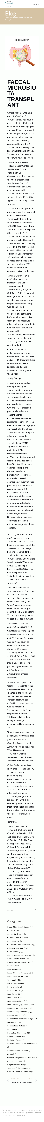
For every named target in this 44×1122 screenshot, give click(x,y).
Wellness (26, 1068)
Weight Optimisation (16, 1065)
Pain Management (16, 1015)
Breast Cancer (25, 927)
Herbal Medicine (15, 983)
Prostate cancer (15, 1036)
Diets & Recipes (15, 955)
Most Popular (14, 1005)
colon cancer (14, 952)
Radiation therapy (16, 1040)
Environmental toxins (17, 959)
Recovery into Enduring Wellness (21, 1045)
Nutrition (25, 1008)
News (28, 1005)
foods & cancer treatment (20, 973)
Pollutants (13, 1029)
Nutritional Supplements (19, 1012)
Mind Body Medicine (17, 1001)
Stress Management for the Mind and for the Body (21, 1059)
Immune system (15, 987)
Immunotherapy (15, 991)
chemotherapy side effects (20, 945)
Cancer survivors (16, 934)
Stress (11, 1054)
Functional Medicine (17, 976)
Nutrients (12, 1008)
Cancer (14, 18)
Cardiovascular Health (17, 938)
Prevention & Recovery (18, 1033)
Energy (29, 955)
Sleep (26, 1051)
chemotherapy (14, 941)
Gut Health (13, 980)
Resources (13, 1051)
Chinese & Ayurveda (17, 948)
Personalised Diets (16, 1026)
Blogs (11, 927)
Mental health (14, 998)
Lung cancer (13, 994)
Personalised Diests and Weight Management (20, 1020)
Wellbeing (13, 1068)
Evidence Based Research (20, 962)
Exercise (12, 966)
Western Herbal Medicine (19, 1072)
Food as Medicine (16, 969)
